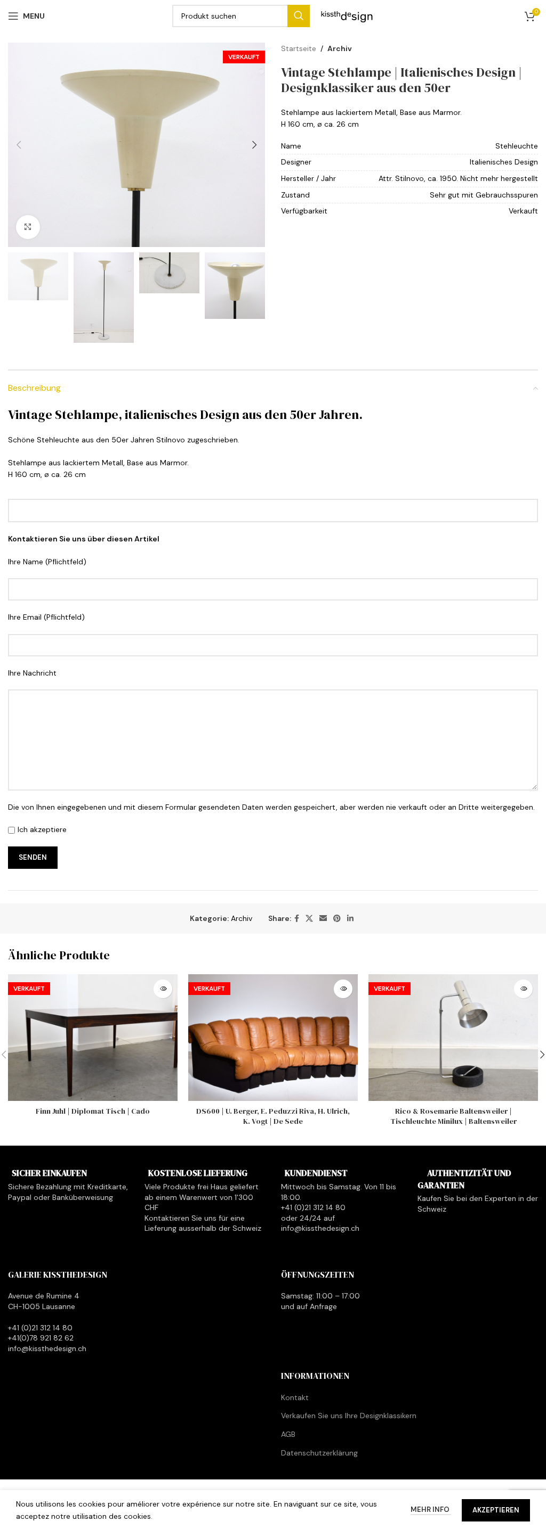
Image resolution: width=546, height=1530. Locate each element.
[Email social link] (323, 918)
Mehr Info (431, 1509)
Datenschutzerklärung (319, 1453)
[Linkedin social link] (350, 918)
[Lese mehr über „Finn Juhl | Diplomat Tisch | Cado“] (163, 989)
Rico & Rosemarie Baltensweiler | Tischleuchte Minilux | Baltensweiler (453, 1116)
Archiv (339, 48)
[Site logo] (347, 15)
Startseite (298, 48)
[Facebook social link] (296, 918)
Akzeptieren (495, 1510)
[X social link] (309, 918)
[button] (18, 144)
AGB (288, 1434)
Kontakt (295, 1397)
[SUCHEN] (298, 16)
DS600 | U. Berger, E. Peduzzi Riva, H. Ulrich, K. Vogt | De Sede (273, 1116)
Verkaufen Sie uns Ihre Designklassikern (348, 1415)
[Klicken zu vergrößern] (28, 227)
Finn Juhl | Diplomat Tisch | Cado (93, 1111)
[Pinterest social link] (337, 918)
